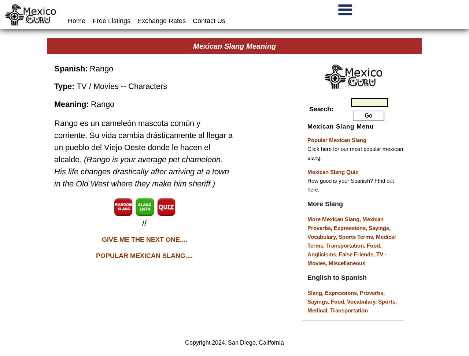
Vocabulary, (323, 237)
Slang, (316, 293)
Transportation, (346, 245)
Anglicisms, (323, 254)
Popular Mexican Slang (336, 140)
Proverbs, (372, 293)
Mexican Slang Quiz (332, 172)
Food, (374, 245)
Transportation (349, 310)
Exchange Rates (161, 21)
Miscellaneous (347, 263)
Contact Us (209, 21)
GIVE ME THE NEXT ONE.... (144, 239)
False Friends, (357, 254)
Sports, (387, 301)
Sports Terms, (357, 237)
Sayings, (380, 228)
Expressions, (350, 228)
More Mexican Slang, (334, 219)
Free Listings (111, 21)
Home (77, 21)
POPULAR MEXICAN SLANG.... (144, 255)
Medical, (318, 310)
